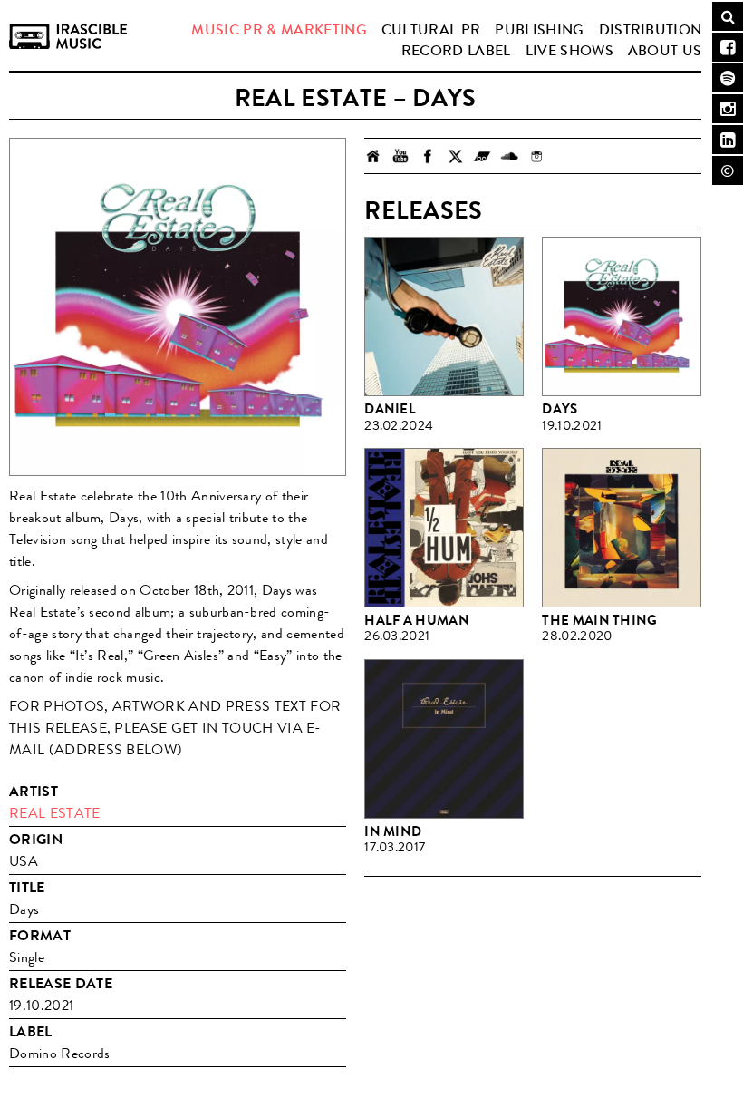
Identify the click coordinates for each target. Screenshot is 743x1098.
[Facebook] (428, 156)
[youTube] (400, 156)
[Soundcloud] (509, 156)
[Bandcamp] (482, 156)
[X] (455, 156)
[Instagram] (536, 156)
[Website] (373, 156)
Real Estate (55, 812)
